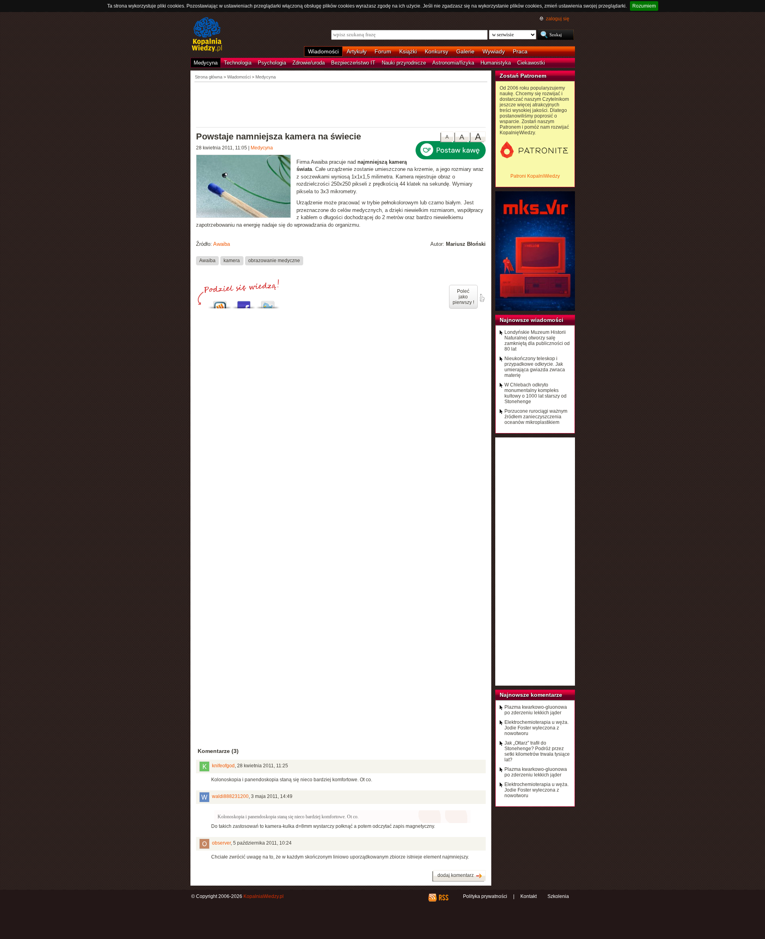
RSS (443, 898)
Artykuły (357, 51)
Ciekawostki (531, 63)
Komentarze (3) (218, 751)
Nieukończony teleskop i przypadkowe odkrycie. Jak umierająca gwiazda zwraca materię (534, 367)
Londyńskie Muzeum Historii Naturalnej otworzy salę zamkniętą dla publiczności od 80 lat (537, 340)
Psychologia (272, 63)
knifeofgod (223, 765)
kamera (232, 260)
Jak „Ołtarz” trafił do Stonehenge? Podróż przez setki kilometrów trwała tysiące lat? (537, 751)
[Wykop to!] (220, 302)
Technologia (237, 63)
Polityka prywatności (485, 896)
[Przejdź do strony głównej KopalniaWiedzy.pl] (207, 35)
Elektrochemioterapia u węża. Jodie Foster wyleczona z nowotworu (536, 727)
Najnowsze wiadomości (531, 320)
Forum (383, 51)
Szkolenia (558, 896)
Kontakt (528, 896)
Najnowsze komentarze (531, 695)
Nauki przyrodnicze (404, 63)
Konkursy (436, 51)
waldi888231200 (230, 796)
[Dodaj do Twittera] (268, 302)
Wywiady (494, 51)
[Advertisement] (341, 104)
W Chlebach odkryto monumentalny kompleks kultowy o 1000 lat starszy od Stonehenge (535, 393)
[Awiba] (246, 187)
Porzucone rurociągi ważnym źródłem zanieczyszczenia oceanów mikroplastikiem (535, 416)
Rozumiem (644, 6)
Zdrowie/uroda (308, 63)
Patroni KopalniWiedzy (535, 176)
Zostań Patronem (523, 76)
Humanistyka (496, 63)
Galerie (465, 51)
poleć (481, 298)
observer (221, 843)
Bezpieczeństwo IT (353, 63)
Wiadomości (323, 51)
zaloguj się (557, 19)
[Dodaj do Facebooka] (244, 302)
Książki (408, 51)
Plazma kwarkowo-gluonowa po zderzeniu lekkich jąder (535, 710)
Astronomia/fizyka (453, 63)
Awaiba (221, 244)
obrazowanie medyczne (274, 260)
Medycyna (206, 63)
